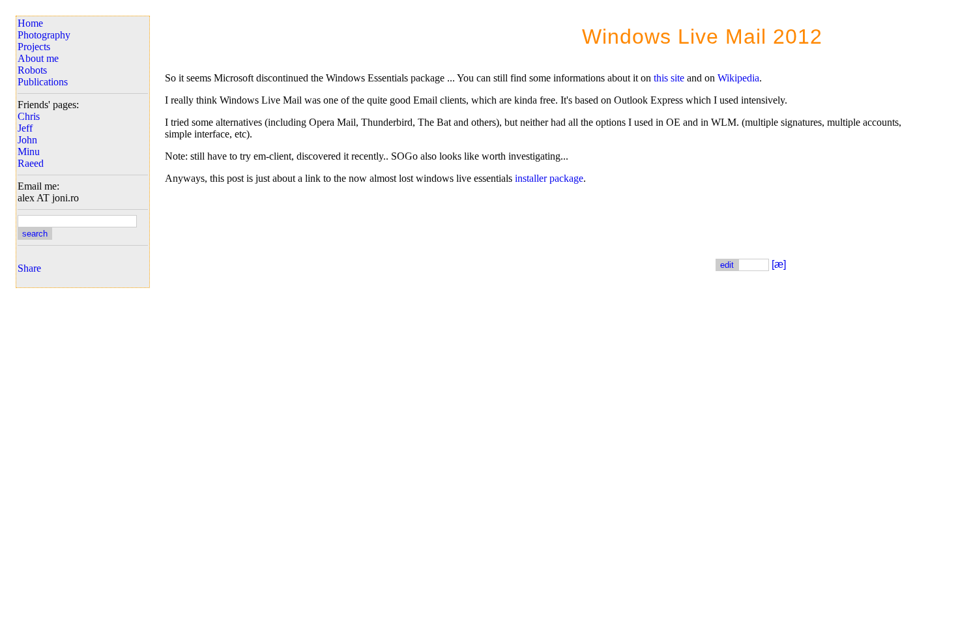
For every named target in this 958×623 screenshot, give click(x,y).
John (27, 139)
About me (38, 58)
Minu (29, 151)
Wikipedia (738, 77)
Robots (32, 70)
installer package (549, 178)
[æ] (779, 264)
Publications (43, 81)
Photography (44, 34)
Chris (29, 116)
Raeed (31, 163)
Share (29, 268)
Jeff (25, 128)
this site (669, 77)
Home (30, 23)
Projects (34, 46)
